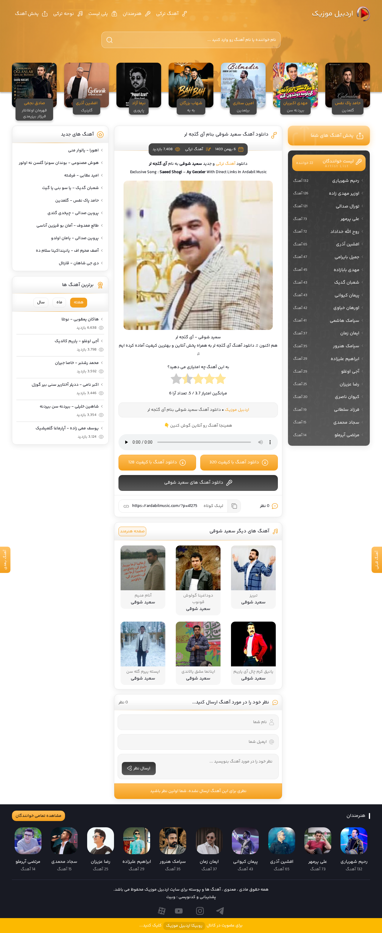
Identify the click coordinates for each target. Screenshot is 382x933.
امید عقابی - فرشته (81, 175)
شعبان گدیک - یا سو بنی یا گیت (70, 188)
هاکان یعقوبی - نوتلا (80, 319)
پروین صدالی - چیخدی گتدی (73, 213)
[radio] (220, 380)
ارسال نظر (141, 768)
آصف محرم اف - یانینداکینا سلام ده (67, 251)
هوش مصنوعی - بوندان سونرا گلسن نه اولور (59, 163)
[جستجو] (109, 40)
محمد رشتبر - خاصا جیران (77, 363)
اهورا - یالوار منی (83, 150)
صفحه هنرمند (132, 531)
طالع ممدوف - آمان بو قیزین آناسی (67, 225)
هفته (79, 302)
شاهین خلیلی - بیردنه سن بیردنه (69, 406)
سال (41, 302)
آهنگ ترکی (167, 14)
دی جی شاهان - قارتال (79, 263)
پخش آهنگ (27, 14)
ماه (59, 302)
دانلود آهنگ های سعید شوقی (193, 482)
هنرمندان (132, 14)
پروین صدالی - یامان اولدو (75, 238)
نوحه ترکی (63, 14)
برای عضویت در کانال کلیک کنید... (191, 925)
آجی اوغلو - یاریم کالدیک (77, 341)
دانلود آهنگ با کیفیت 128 (152, 462)
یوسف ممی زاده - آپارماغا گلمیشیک (67, 428)
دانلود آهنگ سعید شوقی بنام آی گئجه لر (226, 134)
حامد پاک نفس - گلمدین (77, 200)
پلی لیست (98, 14)
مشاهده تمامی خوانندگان (38, 816)
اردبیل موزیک (332, 13)
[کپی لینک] (234, 506)
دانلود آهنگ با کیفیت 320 (234, 462)
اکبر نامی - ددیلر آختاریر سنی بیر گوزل (65, 385)
